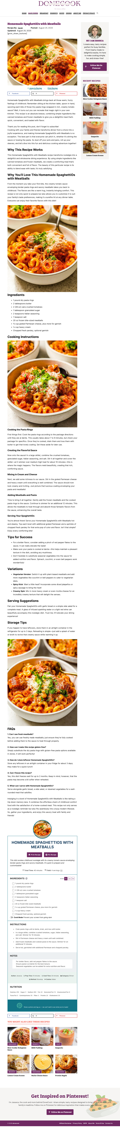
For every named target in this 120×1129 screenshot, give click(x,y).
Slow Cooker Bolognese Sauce (17, 1049)
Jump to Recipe (35, 88)
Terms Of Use (100, 1123)
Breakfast (44, 13)
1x (66, 878)
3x (73, 878)
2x (69, 878)
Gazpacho (59, 1048)
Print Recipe (53, 88)
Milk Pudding (36, 1048)
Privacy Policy (89, 13)
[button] (97, 13)
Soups (61, 13)
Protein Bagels (61, 1075)
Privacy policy (77, 1123)
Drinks (69, 13)
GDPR (85, 1123)
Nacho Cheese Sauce (39, 1075)
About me (77, 13)
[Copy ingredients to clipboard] (26, 878)
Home (24, 13)
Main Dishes (33, 13)
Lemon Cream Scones (16, 1075)
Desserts (54, 13)
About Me (91, 1123)
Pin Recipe (52, 855)
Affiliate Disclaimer (65, 1123)
